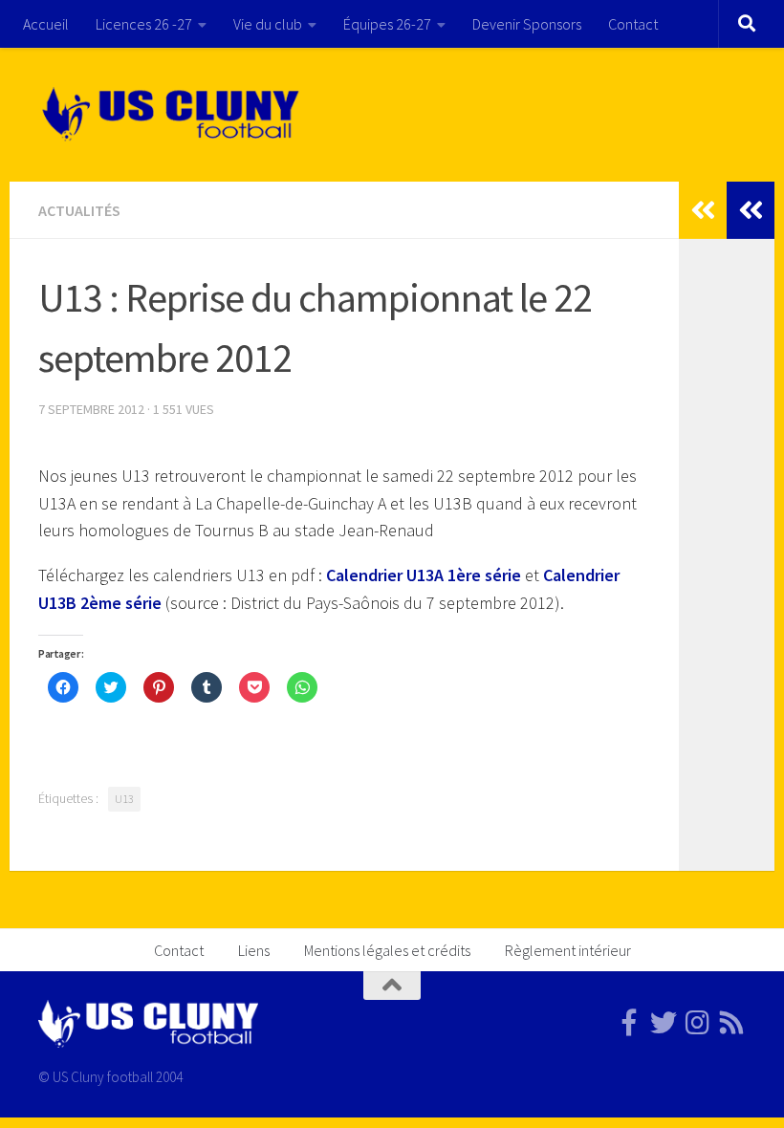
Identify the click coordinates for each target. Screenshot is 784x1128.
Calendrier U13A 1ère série (423, 575)
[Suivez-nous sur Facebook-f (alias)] (629, 1022)
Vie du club (267, 23)
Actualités (79, 210)
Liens (254, 950)
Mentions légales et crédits (387, 950)
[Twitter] (663, 1022)
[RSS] (732, 1022)
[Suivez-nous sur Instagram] (698, 1022)
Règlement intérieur (568, 950)
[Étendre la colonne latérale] (750, 210)
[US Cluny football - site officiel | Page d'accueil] (173, 114)
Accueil (46, 23)
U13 (124, 799)
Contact (633, 23)
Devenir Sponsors (526, 23)
